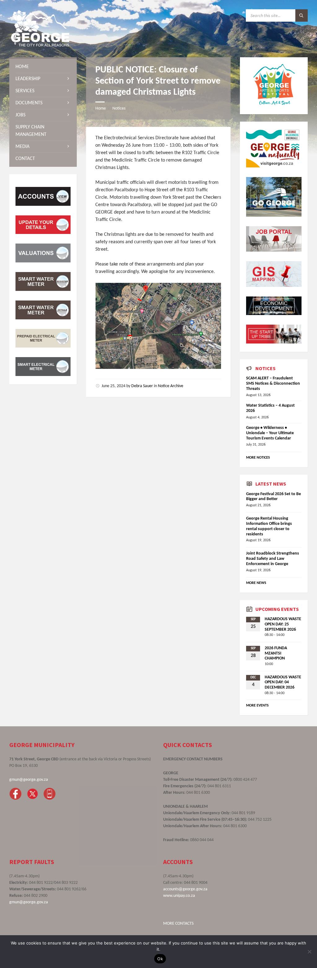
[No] (309, 952)
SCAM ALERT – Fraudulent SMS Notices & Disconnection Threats (273, 383)
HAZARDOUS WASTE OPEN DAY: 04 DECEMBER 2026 (283, 682)
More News (256, 583)
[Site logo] (40, 45)
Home (100, 108)
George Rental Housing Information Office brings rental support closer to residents (269, 526)
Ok (160, 958)
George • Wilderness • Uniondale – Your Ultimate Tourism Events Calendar (270, 433)
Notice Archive (170, 386)
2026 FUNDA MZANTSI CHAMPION (276, 653)
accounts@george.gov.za (185, 889)
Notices (118, 108)
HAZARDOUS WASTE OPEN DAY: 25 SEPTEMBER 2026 (283, 624)
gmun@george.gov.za (28, 779)
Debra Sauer (142, 386)
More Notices (258, 458)
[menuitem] (43, 67)
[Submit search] (301, 15)
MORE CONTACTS (178, 923)
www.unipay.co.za (179, 895)
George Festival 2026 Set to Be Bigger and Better (273, 497)
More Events (257, 705)
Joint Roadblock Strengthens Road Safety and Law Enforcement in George (272, 558)
